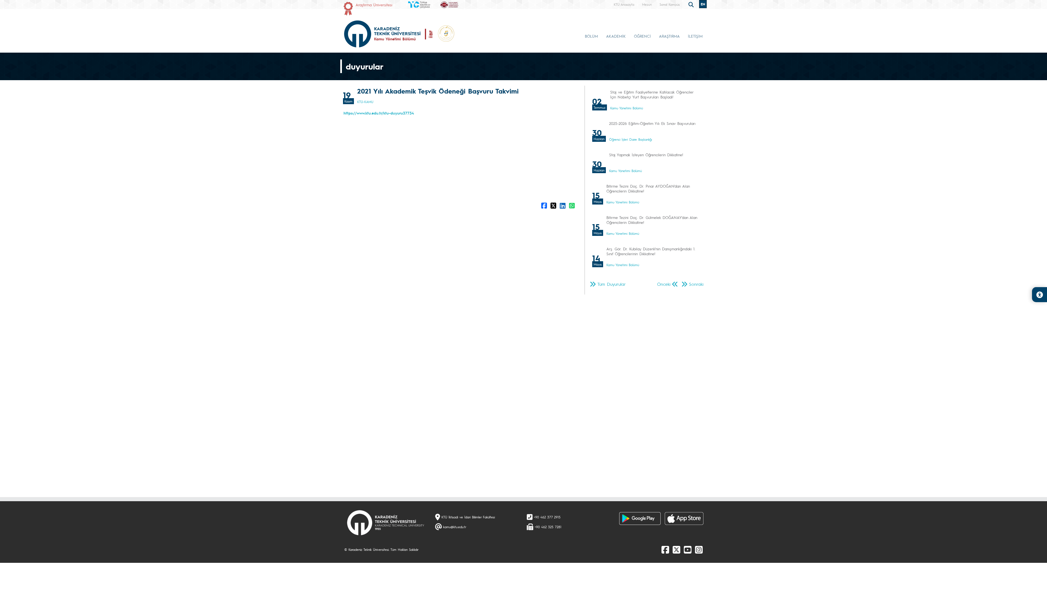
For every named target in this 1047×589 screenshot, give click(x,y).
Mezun (647, 4)
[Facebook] (665, 549)
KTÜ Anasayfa (624, 4)
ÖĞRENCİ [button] (642, 36)
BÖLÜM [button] (591, 36)
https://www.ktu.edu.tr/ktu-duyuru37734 (379, 112)
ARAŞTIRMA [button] (669, 36)
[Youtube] (687, 549)
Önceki (663, 284)
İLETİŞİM (695, 36)
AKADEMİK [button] (616, 36)
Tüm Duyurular (611, 284)
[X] (676, 549)
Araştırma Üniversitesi (374, 4)
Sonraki (696, 284)
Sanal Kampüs (670, 4)
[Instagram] (699, 549)
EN (703, 4)
